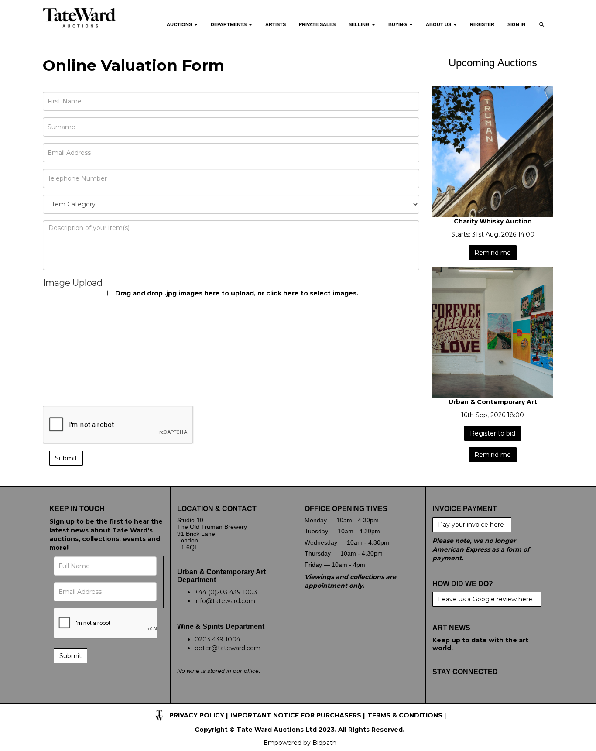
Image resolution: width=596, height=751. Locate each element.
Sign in (516, 24)
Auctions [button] (180, 24)
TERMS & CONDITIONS (404, 715)
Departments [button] (229, 24)
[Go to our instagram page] (494, 699)
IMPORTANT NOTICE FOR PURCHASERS (295, 715)
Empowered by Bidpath (300, 743)
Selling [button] (360, 24)
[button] (542, 30)
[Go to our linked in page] (477, 699)
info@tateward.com (225, 601)
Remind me (492, 253)
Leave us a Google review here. (486, 599)
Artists (275, 24)
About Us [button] (439, 24)
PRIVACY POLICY (196, 715)
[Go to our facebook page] (440, 699)
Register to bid (492, 433)
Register (482, 24)
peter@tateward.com (227, 648)
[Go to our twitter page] (458, 699)
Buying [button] (398, 24)
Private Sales (317, 24)
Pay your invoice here (472, 524)
